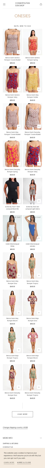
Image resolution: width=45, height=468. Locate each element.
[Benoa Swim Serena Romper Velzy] (12, 79)
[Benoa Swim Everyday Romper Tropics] (32, 377)
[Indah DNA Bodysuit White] (12, 228)
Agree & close (24, 462)
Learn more (9, 462)
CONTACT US (8, 447)
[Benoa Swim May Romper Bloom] (12, 303)
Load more (22, 414)
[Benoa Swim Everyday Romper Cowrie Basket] (32, 116)
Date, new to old (22, 26)
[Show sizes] (19, 52)
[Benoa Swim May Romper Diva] (12, 265)
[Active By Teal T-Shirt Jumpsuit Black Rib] (12, 191)
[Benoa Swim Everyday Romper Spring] (12, 154)
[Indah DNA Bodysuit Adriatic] (32, 228)
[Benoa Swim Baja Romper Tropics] (12, 340)
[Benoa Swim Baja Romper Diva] (32, 303)
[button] (4, 4)
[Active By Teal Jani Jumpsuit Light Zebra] (32, 191)
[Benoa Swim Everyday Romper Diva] (12, 377)
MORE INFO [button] (8, 438)
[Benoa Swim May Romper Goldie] (32, 79)
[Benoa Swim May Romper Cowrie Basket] (12, 116)
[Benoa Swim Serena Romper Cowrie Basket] (12, 42)
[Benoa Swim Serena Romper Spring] (32, 42)
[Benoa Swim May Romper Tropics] (32, 265)
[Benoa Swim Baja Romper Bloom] (32, 340)
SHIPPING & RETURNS (10, 443)
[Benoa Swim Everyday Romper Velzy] (32, 154)
